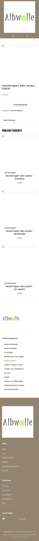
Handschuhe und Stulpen (14, 357)
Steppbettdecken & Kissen (14, 385)
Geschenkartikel (10, 348)
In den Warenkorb (20, 105)
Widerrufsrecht (7, 499)
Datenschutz (6, 490)
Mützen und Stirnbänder (14, 369)
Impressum (5, 486)
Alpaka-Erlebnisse (8, 457)
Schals (6, 377)
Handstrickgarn (16, 111)
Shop (3, 453)
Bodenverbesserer (11, 344)
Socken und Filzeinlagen (13, 381)
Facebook (22, 519)
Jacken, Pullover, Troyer (13, 365)
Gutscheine (8, 352)
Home (4, 449)
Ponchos (7, 373)
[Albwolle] (19, 17)
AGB (3, 503)
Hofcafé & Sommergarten (10, 466)
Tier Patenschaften (11, 389)
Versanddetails (7, 494)
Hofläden (5, 462)
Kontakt (5, 470)
